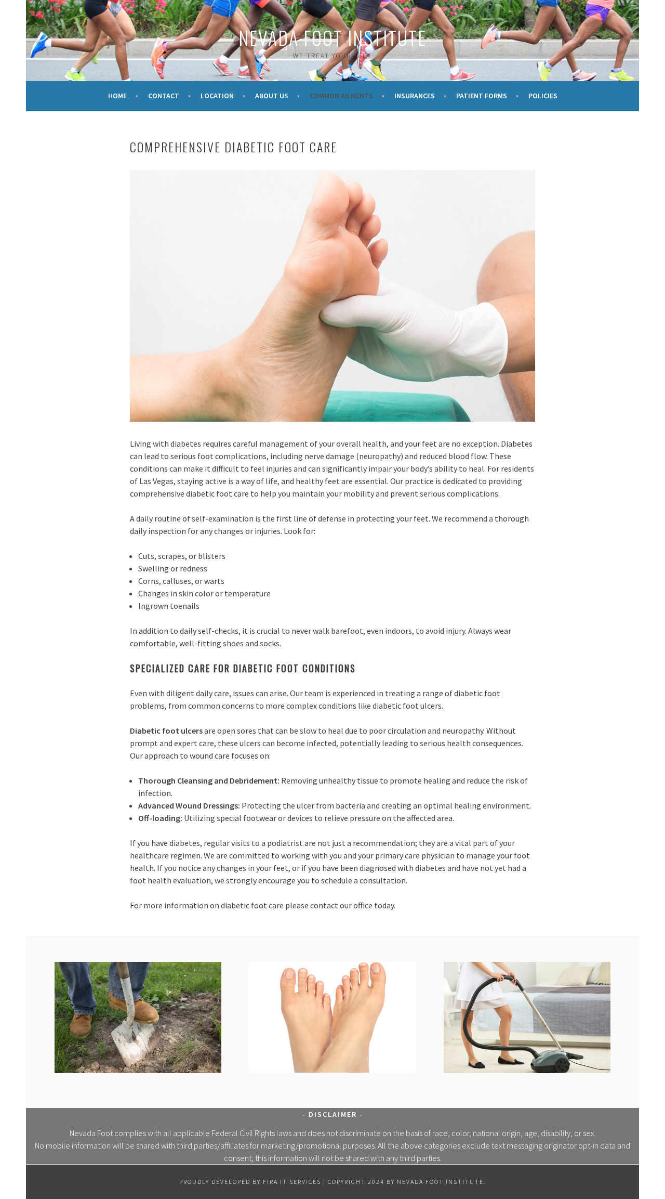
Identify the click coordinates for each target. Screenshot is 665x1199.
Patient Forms (481, 95)
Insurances (414, 95)
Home (117, 95)
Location (217, 95)
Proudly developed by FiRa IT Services (250, 1181)
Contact (163, 95)
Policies (542, 95)
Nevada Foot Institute (332, 37)
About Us (271, 95)
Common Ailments (341, 95)
